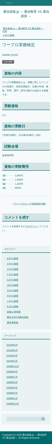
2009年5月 (12, 382)
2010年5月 (12, 350)
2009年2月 (12, 393)
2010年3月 (12, 356)
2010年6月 (12, 345)
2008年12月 (12, 404)
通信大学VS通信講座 (17, 317)
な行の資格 (12, 280)
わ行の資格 (8, 62)
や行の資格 (12, 296)
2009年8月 (12, 372)
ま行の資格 (12, 290)
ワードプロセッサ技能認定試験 (29, 204)
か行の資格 (12, 264)
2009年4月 (12, 388)
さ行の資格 (12, 269)
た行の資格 (12, 274)
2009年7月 (12, 377)
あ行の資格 (12, 258)
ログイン (32, 226)
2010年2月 (12, 361)
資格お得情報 (14, 312)
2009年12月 (12, 366)
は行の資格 (12, 285)
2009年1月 (12, 398)
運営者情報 (12, 322)
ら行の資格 (12, 301)
